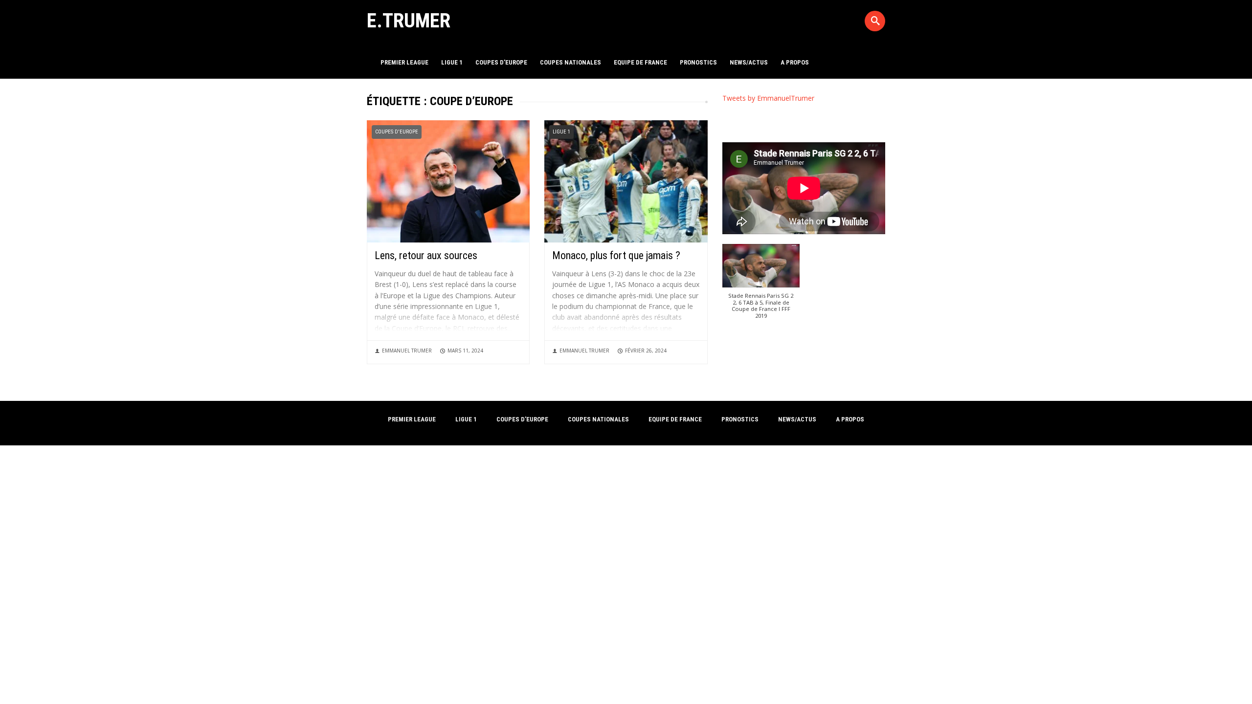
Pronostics (698, 62)
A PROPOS (795, 62)
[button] (761, 286)
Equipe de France (640, 62)
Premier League (404, 62)
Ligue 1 (452, 62)
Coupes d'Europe (396, 132)
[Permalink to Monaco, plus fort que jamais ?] (625, 180)
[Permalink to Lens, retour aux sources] (448, 180)
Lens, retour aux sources (426, 255)
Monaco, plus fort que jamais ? (616, 255)
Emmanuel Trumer (407, 350)
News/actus (749, 62)
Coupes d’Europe (501, 62)
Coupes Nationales (570, 62)
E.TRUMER (408, 20)
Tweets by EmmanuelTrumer (768, 98)
